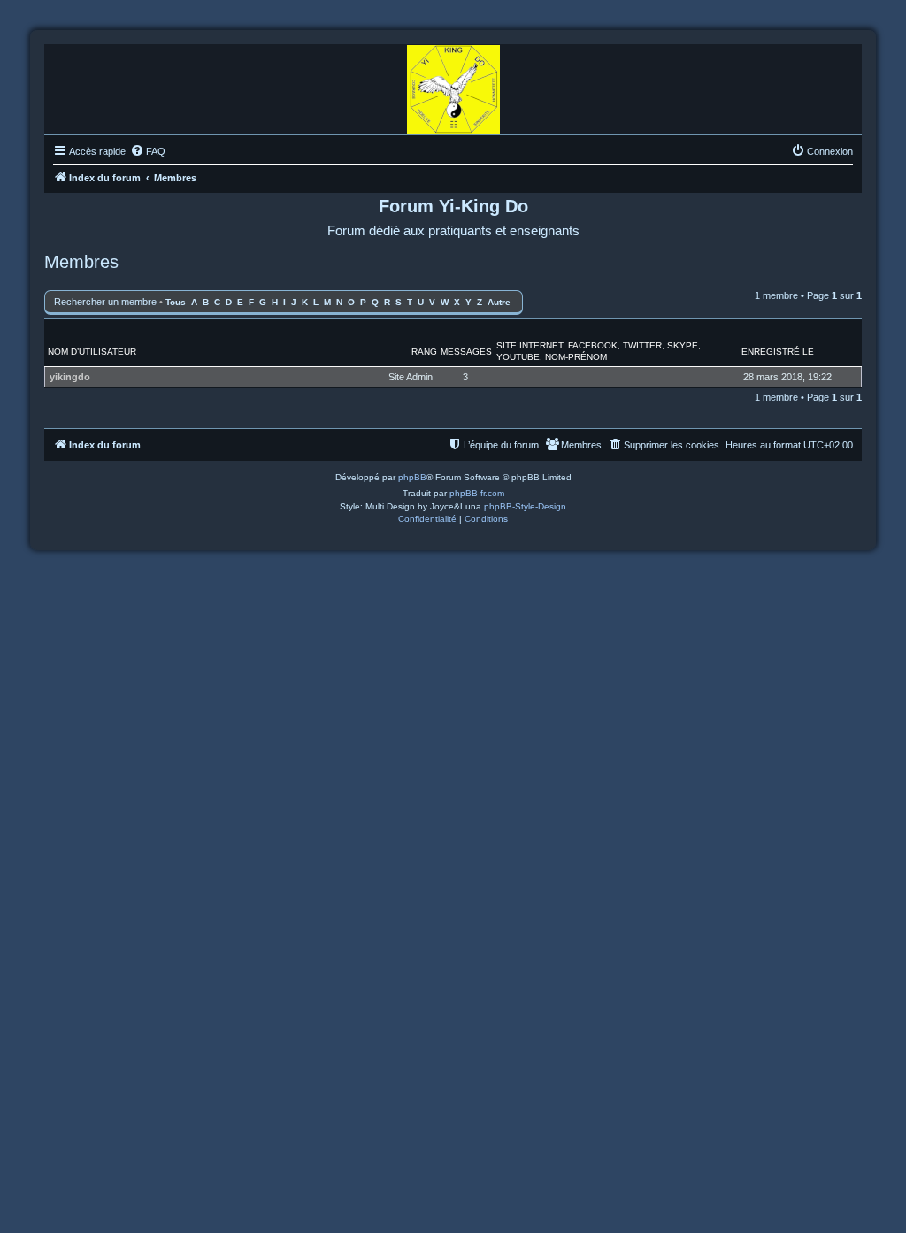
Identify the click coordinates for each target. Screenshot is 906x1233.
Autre (499, 302)
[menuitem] (147, 151)
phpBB (412, 477)
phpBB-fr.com (476, 493)
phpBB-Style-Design (525, 506)
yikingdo (70, 376)
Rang (424, 351)
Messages (466, 351)
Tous (175, 302)
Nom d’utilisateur (92, 351)
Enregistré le (777, 351)
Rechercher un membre (105, 301)
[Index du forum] (453, 85)
